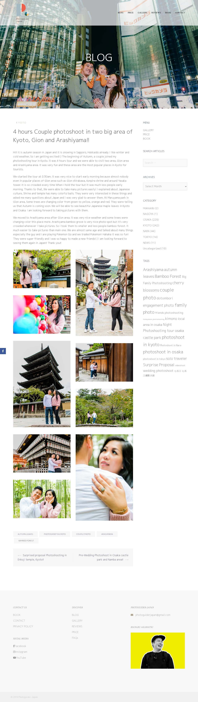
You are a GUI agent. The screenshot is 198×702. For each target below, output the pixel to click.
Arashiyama (107, 534)
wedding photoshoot (158, 370)
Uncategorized (152, 248)
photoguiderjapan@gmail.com (153, 615)
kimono (171, 318)
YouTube (21, 657)
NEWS (146, 242)
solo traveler (176, 358)
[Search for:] (165, 163)
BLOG (120, 12)
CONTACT (180, 12)
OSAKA (147, 219)
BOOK (168, 12)
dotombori (165, 298)
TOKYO (147, 237)
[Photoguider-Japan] (22, 12)
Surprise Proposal (158, 364)
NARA (146, 231)
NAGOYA (148, 214)
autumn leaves (25, 534)
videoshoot (180, 365)
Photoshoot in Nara (170, 345)
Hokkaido (148, 208)
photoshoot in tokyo (154, 359)
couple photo (83, 534)
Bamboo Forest (26, 540)
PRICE (130, 12)
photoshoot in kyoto (55, 534)
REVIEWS (156, 12)
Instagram (21, 651)
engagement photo (158, 305)
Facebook (20, 646)
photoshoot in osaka (163, 352)
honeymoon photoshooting (153, 319)
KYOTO (21, 122)
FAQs (75, 638)
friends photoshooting (169, 313)
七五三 (177, 371)
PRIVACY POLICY (23, 626)
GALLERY (142, 12)
